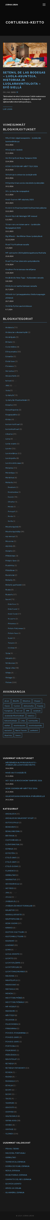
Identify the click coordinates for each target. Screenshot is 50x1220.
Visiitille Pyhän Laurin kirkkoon (18, 306)
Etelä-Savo (10, 361)
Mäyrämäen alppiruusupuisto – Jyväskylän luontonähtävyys (23, 139)
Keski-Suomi (13, 614)
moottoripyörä (19, 725)
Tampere (11, 643)
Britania (8, 342)
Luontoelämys (11, 453)
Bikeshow (26, 701)
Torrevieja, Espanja (15, 1162)
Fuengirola (9, 711)
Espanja (11, 497)
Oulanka (8, 551)
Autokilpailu (10, 337)
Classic (7, 706)
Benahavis (12, 487)
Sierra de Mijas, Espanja (17, 1166)
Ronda (10, 516)
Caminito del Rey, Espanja (18, 1179)
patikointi (34, 730)
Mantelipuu (10, 473)
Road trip (8, 735)
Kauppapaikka (11, 415)
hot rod (19, 711)
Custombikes (11, 347)
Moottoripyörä (11, 527)
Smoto (18, 735)
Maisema (9, 468)
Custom (17, 706)
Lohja (23, 721)
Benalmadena (13, 492)
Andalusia (9, 327)
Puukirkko (9, 565)
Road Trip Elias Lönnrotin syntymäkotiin (22, 261)
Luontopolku (10, 458)
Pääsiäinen (10, 570)
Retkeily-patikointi (13, 585)
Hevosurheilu (11, 376)
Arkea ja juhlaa (13, 1188)
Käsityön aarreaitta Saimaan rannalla (21, 286)
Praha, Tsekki (12, 1149)
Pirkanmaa (12, 623)
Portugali (11, 511)
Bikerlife (16, 701)
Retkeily (9, 580)
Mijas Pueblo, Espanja (16, 1175)
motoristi (8, 730)
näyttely (9, 546)
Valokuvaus (10, 663)
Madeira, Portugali (15, 1153)
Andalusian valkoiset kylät (16, 332)
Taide (7, 653)
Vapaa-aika (10, 668)
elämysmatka (29, 706)
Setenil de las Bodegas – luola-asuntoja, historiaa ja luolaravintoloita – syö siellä (24, 80)
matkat (7, 725)
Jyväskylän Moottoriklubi (16, 400)
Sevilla (10, 521)
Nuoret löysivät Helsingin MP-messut (21, 216)
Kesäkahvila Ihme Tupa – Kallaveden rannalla (24, 278)
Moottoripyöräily (12, 531)
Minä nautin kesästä (13, 150)
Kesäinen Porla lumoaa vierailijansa (20, 269)
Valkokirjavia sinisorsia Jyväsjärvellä (21, 175)
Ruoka (8, 590)
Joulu (7, 390)
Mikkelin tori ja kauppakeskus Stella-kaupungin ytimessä (25, 296)
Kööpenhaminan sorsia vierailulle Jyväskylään (24, 183)
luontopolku (33, 721)
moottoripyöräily (35, 725)
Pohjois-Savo (11, 561)
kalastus (31, 716)
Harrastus (9, 371)
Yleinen (8, 682)
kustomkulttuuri (12, 429)
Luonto (8, 448)
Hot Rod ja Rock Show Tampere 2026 (21, 158)
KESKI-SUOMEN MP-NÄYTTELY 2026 (21, 166)
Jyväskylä (9, 395)
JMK (7, 385)
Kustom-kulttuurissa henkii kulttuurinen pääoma (26, 208)
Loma (7, 439)
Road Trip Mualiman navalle (17, 244)
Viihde (8, 673)
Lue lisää (7, 109)
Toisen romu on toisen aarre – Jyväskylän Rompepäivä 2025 (22, 226)
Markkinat (9, 478)
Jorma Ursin (11, 4)
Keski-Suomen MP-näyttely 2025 (19, 199)
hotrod (8, 381)
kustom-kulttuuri (12, 424)
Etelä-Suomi (12, 609)
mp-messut (10, 536)
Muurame (9, 541)
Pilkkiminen (10, 556)
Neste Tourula (21, 730)
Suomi (8, 599)
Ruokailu (9, 594)
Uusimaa (11, 648)
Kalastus (9, 405)
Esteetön (9, 356)
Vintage (8, 677)
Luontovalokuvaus (13, 463)
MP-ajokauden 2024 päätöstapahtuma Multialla (25, 253)
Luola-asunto (11, 444)
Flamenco (9, 366)
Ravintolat (9, 575)
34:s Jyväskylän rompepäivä (17, 191)
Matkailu (9, 482)
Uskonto (9, 658)
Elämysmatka (11, 352)
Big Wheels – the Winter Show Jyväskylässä (23, 236)
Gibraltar (11, 502)
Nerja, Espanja (12, 1170)
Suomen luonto (13, 1184)
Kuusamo (11, 619)
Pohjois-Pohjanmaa (15, 628)
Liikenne (9, 434)
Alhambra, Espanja (14, 1192)
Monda (10, 507)
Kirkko (8, 419)
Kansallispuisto (11, 410)
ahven (7, 701)
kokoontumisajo (11, 721)
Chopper (37, 701)
